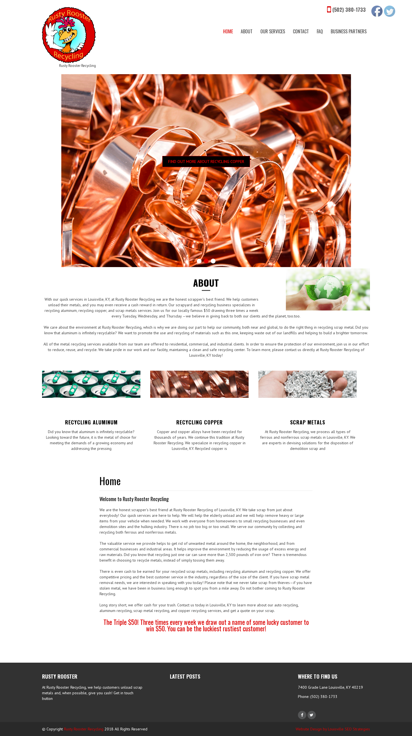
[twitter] (311, 715)
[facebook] (302, 715)
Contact (301, 31)
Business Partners (349, 31)
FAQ (320, 31)
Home (228, 31)
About (247, 31)
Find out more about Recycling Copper (206, 161)
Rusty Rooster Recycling (83, 729)
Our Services (272, 31)
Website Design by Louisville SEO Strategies (333, 729)
